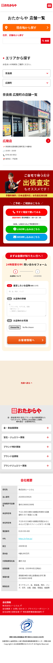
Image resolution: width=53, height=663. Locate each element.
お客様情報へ (26, 340)
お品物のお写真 (18, 320)
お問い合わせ (19, 609)
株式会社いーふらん (11, 605)
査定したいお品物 (23, 285)
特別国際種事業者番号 (32, 612)
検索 (47, 41)
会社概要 (6, 609)
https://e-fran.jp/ (25, 538)
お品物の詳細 (17, 298)
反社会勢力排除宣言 (11, 612)
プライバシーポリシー (37, 609)
